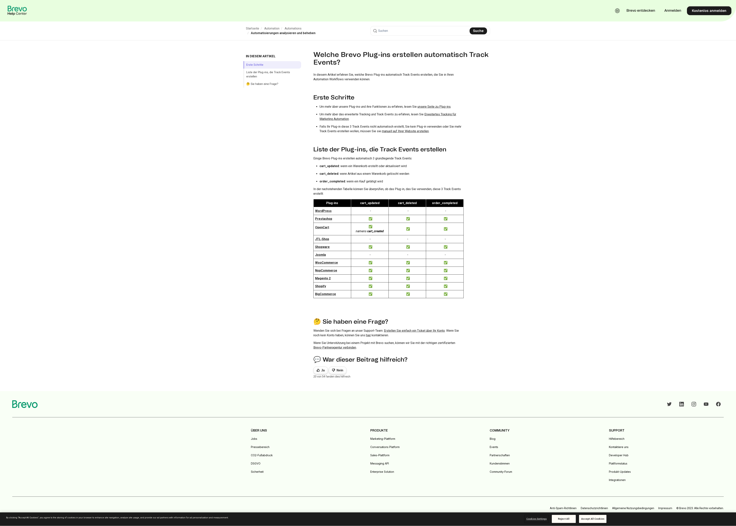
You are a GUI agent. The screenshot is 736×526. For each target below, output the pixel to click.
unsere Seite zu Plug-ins (434, 106)
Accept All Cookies (592, 518)
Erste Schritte (254, 64)
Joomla (320, 255)
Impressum (665, 508)
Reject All (563, 518)
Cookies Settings (536, 518)
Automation (271, 28)
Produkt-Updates (620, 471)
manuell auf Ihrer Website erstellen (405, 131)
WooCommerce (326, 262)
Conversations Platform (385, 447)
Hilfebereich (616, 438)
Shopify (320, 286)
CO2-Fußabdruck (262, 455)
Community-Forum (501, 471)
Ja (323, 370)
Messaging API (379, 463)
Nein (340, 370)
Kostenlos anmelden (709, 11)
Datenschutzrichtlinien (594, 508)
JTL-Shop (322, 239)
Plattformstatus (618, 463)
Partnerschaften (500, 455)
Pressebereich (260, 447)
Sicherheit (257, 471)
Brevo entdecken (641, 10)
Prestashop (323, 219)
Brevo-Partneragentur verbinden (334, 347)
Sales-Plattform (379, 455)
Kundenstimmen (500, 463)
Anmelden (672, 10)
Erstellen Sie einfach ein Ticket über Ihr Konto (414, 330)
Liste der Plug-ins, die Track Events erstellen (268, 74)
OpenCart (322, 227)
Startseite (252, 28)
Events (494, 447)
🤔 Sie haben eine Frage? (262, 84)
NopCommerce (326, 270)
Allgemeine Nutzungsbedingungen (633, 508)
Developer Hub (618, 455)
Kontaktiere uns (618, 447)
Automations (293, 28)
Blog (492, 438)
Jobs (254, 438)
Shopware (322, 247)
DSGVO (255, 463)
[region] (368, 519)
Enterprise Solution (382, 471)
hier (368, 335)
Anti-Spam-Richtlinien (563, 508)
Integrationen (617, 480)
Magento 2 (323, 278)
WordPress (323, 211)
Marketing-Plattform (382, 438)
